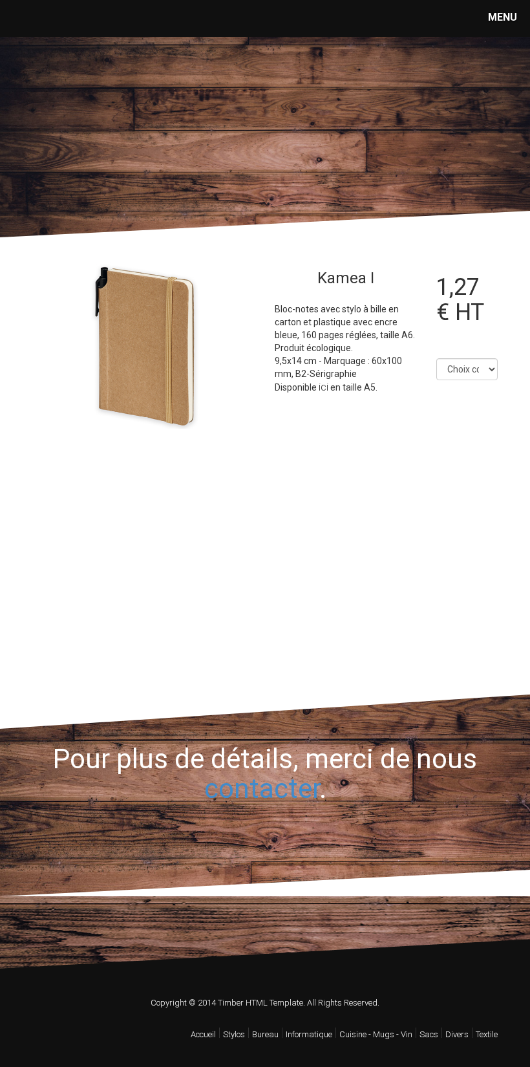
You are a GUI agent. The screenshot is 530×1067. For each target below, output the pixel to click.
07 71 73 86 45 (85, 156)
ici (323, 387)
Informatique (309, 1034)
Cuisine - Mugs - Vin (375, 1034)
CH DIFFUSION (87, 90)
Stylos (234, 1034)
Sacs (428, 1034)
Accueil (203, 1034)
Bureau (265, 1034)
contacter (261, 788)
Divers (457, 1034)
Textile (487, 1034)
